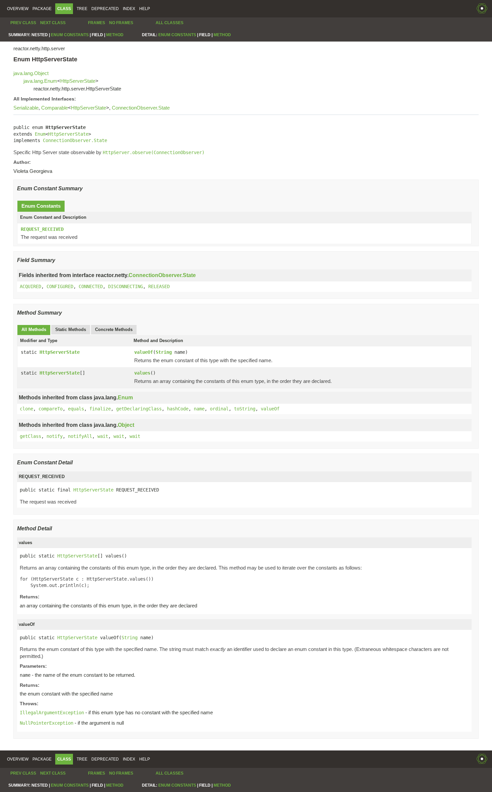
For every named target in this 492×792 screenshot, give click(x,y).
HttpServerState (77, 81)
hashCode (177, 408)
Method (115, 34)
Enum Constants (70, 34)
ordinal (219, 408)
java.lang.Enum (40, 81)
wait (102, 436)
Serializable (25, 108)
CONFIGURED (60, 286)
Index (129, 8)
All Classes (169, 22)
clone (26, 408)
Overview (17, 8)
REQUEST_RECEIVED (42, 229)
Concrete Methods (114, 329)
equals (76, 408)
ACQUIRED (30, 286)
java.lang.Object (31, 73)
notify (55, 436)
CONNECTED (91, 286)
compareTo (50, 408)
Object (126, 425)
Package (42, 8)
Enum (40, 134)
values (142, 373)
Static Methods (70, 329)
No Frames (121, 22)
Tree (82, 8)
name (199, 408)
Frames (96, 22)
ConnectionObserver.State (141, 108)
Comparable (54, 108)
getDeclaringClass (139, 408)
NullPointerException (46, 723)
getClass (30, 436)
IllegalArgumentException (52, 712)
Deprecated (105, 8)
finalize (100, 408)
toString (244, 408)
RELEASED (159, 286)
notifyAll (80, 436)
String (164, 352)
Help (144, 8)
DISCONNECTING (125, 286)
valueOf (143, 352)
